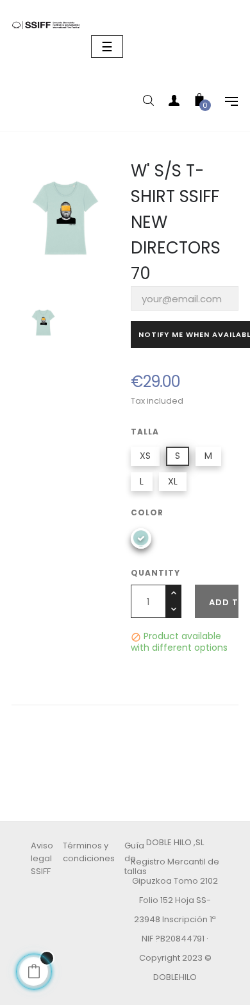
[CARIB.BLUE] (141, 538)
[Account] (174, 103)
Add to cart (223, 602)
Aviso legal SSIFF (42, 858)
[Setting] (225, 103)
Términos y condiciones (89, 851)
